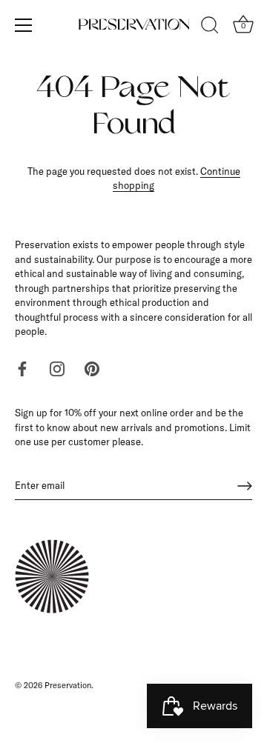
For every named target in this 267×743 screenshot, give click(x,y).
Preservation (67, 685)
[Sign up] (244, 486)
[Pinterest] (92, 368)
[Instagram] (57, 368)
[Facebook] (22, 368)
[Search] (210, 27)
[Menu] (23, 25)
